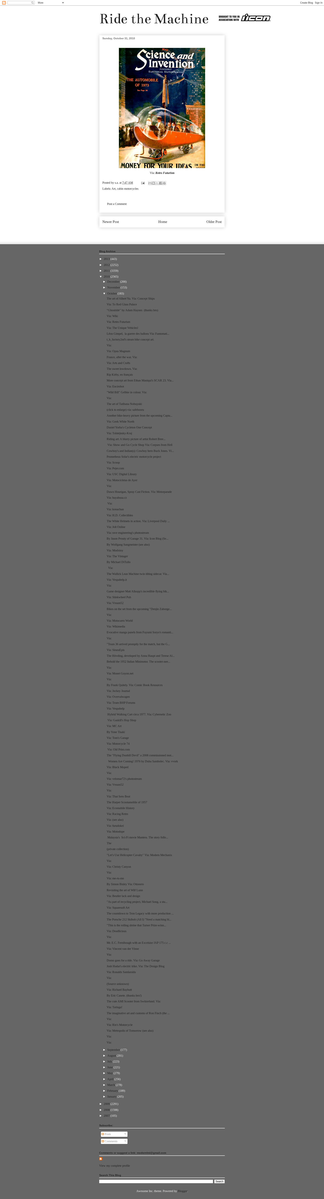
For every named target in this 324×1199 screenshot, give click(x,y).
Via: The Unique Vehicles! (122, 327)
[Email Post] (142, 182)
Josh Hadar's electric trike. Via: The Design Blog (135, 966)
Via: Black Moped (117, 767)
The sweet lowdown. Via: (122, 368)
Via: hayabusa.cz (117, 497)
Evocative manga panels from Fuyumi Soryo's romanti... (140, 632)
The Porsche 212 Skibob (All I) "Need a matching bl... (139, 919)
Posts (107, 1134)
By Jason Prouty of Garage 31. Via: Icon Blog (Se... (137, 538)
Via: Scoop (113, 462)
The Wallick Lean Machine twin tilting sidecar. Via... (138, 573)
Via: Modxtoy (115, 550)
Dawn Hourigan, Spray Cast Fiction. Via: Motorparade (139, 491)
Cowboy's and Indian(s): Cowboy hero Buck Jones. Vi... (140, 450)
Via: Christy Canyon (119, 866)
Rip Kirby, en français (120, 374)
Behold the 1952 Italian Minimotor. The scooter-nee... (138, 661)
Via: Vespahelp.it (117, 579)
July (110, 1061)
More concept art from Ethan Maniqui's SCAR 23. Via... (140, 380)
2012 (107, 265)
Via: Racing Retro (117, 813)
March (111, 1084)
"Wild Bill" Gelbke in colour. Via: (127, 392)
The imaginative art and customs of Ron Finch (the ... (138, 1013)
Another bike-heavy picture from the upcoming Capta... (139, 415)
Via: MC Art (114, 726)
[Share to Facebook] (161, 183)
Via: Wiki (112, 316)
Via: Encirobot (115, 386)
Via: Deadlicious (116, 931)
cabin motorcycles (127, 188)
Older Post (214, 222)
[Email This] (150, 183)
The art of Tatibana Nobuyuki (124, 403)
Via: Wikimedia (116, 626)
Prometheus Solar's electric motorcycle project (134, 456)
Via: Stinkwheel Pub (119, 597)
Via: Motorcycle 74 (118, 743)
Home (162, 222)
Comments (110, 1141)
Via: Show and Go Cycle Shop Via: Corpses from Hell (139, 444)
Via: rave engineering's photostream (128, 532)
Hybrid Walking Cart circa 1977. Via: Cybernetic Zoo (139, 714)
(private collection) (118, 849)
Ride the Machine (153, 18)
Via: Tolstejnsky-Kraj (119, 433)
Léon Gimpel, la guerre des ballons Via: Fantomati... (138, 333)
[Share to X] (157, 183)
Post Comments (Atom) (170, 233)
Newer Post (110, 222)
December (113, 281)
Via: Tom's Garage (118, 737)
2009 (107, 1103)
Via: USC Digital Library (122, 474)
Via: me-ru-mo (115, 878)
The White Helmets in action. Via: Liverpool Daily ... (138, 521)
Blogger (182, 1191)
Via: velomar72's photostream (124, 778)
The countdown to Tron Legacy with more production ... (140, 913)
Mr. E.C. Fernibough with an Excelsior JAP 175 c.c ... (139, 942)
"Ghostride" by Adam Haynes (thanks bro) (132, 310)
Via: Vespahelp (115, 708)
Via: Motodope (115, 831)
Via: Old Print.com (118, 749)
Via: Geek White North (120, 421)
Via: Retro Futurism (118, 321)
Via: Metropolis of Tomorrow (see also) (130, 1030)
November (114, 287)
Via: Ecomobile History (121, 808)
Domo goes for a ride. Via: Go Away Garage (133, 960)
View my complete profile (114, 1165)
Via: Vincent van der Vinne (123, 948)
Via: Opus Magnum (118, 351)
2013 (107, 258)
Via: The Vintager (117, 556)
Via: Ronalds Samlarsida (121, 972)
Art (114, 188)
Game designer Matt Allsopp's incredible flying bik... (138, 591)
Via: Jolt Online (116, 527)
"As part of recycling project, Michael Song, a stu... (137, 901)
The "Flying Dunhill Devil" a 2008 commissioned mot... (140, 755)
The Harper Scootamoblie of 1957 (127, 802)
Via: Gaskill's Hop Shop (121, 720)
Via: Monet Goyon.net (120, 673)
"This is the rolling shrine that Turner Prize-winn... (136, 925)
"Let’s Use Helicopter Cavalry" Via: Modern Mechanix (139, 855)
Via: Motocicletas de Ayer (122, 480)
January (112, 1096)
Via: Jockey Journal (118, 690)
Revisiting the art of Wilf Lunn (125, 890)
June (110, 1067)
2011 (107, 270)
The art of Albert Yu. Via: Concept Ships (131, 298)
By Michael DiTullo (118, 562)
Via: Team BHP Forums (121, 702)
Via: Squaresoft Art (118, 907)
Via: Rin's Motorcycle (120, 1024)
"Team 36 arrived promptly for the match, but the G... (138, 644)
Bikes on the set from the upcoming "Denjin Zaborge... (139, 609)
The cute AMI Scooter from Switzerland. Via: (134, 1001)
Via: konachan (115, 509)
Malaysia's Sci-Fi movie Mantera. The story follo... (137, 837)
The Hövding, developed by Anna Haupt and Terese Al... (141, 655)
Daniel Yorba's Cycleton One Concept (129, 427)
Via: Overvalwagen (118, 696)
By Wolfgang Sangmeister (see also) (128, 544)
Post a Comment (117, 203)
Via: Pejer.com (115, 468)
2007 (107, 1115)
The (109, 843)
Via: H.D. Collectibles (120, 515)
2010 (107, 276)
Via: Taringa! (114, 1007)
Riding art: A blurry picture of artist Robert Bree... (136, 439)
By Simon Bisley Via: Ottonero (125, 884)
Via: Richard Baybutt (119, 989)
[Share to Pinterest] (164, 183)
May (110, 1073)
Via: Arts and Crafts (118, 363)
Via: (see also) (115, 819)
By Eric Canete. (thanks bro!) (124, 995)
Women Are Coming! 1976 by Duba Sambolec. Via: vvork (142, 761)
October (112, 293)
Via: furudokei (115, 825)
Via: (109, 345)
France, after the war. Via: (122, 357)
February (113, 1090)
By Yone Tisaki (116, 732)
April (110, 1079)
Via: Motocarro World (120, 620)
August (112, 1055)
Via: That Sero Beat (118, 796)
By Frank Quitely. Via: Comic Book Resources (135, 685)
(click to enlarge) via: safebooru (125, 409)
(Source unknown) (118, 983)
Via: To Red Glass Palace (122, 304)
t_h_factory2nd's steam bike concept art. (130, 339)
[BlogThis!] (153, 183)
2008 (107, 1109)
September (114, 1049)
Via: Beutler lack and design (123, 896)
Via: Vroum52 (115, 603)
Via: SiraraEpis (115, 650)
